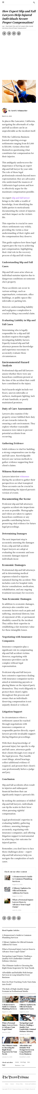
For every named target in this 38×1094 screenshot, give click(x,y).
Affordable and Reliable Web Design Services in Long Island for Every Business (27, 1049)
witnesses (24, 476)
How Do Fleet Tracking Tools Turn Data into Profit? (19, 983)
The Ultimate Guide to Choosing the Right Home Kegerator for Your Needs (9, 1049)
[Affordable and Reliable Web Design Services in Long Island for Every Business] (28, 1040)
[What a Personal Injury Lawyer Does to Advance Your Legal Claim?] (7, 901)
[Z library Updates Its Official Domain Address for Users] (7, 889)
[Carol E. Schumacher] (5, 110)
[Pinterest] (14, 33)
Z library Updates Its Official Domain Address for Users (21, 890)
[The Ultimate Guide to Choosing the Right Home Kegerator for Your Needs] (10, 1040)
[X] (9, 33)
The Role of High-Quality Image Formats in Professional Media (15, 990)
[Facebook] (4, 33)
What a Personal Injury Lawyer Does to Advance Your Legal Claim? (22, 903)
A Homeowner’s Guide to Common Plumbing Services (22, 879)
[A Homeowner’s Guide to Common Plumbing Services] (7, 877)
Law (3, 26)
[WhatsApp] (19, 33)
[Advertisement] (19, 60)
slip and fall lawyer (21, 197)
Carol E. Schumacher (19, 111)
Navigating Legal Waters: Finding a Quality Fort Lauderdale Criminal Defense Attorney (28, 1027)
